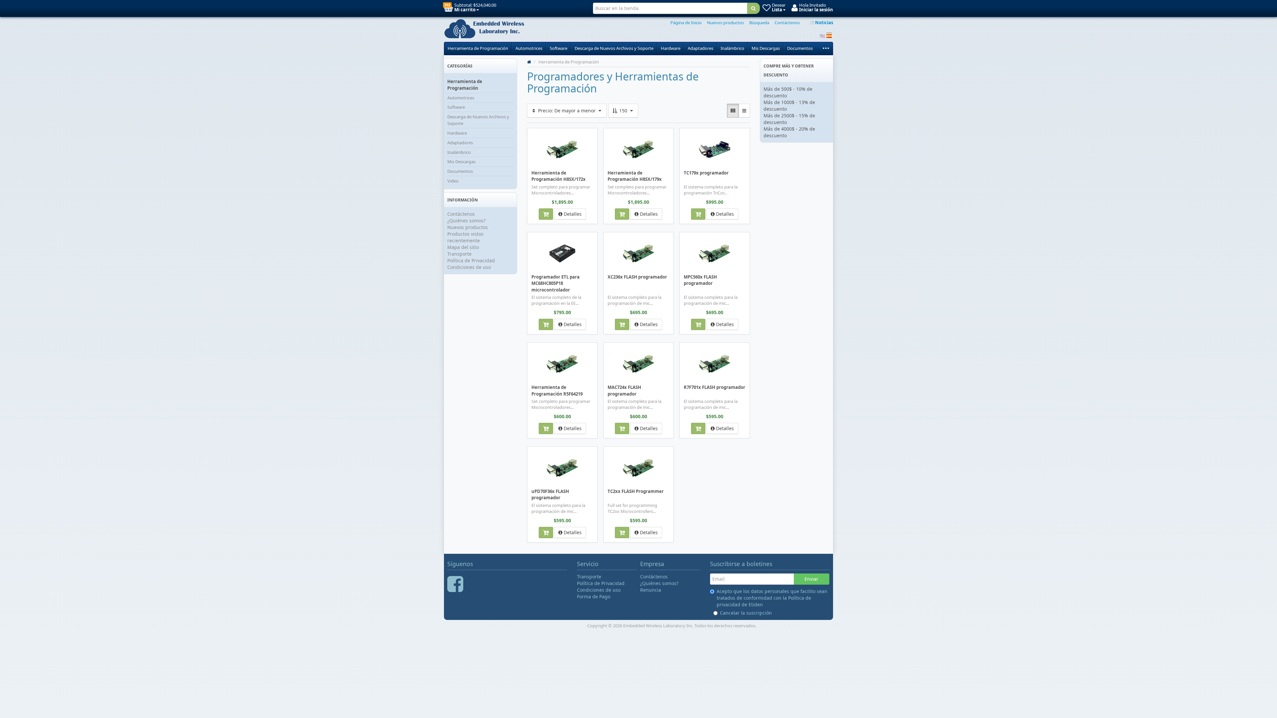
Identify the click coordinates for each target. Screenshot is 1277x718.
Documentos (800, 48)
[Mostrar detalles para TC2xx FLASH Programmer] (638, 467)
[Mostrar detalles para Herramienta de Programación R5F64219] (562, 363)
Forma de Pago (593, 596)
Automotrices (528, 48)
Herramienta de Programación (478, 48)
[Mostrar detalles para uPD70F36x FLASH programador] (562, 467)
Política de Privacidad (471, 260)
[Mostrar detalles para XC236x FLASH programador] (638, 253)
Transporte (459, 254)
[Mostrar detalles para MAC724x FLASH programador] (638, 363)
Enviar (811, 579)
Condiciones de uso (469, 267)
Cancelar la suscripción (746, 613)
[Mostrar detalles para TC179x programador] (714, 149)
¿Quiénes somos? (466, 220)
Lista (539, 133)
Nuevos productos (725, 23)
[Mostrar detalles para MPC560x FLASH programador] (714, 253)
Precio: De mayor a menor (567, 110)
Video (453, 181)
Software (558, 48)
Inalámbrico (732, 48)
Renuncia (650, 590)
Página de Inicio (686, 23)
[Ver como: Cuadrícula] (733, 111)
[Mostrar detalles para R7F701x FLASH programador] (714, 363)
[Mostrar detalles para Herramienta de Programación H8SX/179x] (638, 149)
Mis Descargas (766, 48)
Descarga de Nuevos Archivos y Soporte (614, 48)
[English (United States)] (822, 35)
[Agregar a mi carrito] (546, 214)
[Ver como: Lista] (744, 111)
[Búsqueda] (753, 8)
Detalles (572, 214)
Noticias (823, 23)
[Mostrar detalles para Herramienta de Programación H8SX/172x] (562, 149)
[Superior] (529, 62)
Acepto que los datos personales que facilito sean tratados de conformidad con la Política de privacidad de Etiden (772, 598)
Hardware (670, 48)
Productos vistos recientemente (465, 237)
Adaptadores (700, 48)
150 (623, 110)
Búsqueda (759, 23)
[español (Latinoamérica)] (829, 35)
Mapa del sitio (463, 247)
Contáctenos (787, 23)
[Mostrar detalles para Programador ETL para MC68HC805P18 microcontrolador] (562, 253)
